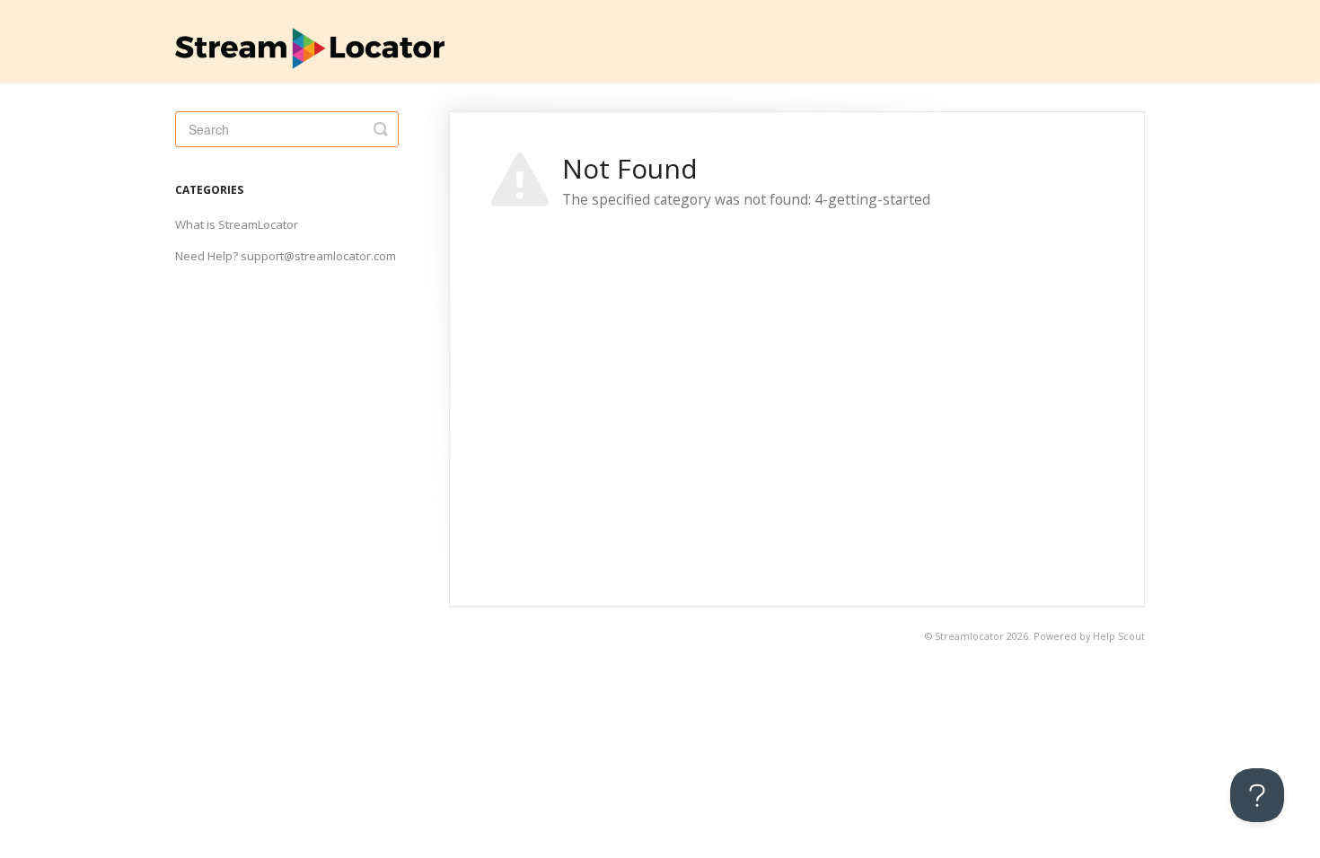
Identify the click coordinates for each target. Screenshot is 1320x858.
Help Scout (1119, 636)
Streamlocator (969, 636)
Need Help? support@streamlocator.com (285, 256)
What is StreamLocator (236, 224)
